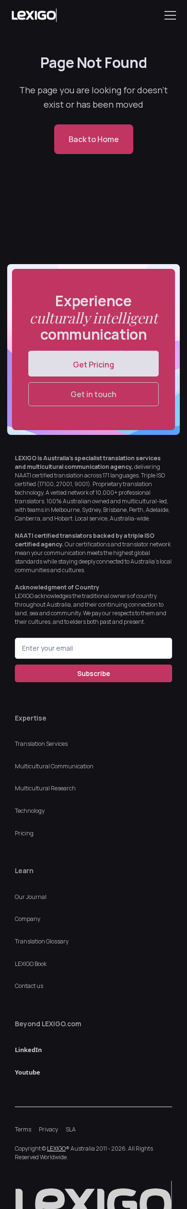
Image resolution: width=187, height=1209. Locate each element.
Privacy (48, 1129)
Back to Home (94, 139)
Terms (23, 1129)
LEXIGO (56, 1148)
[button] (168, 15)
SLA (71, 1129)
